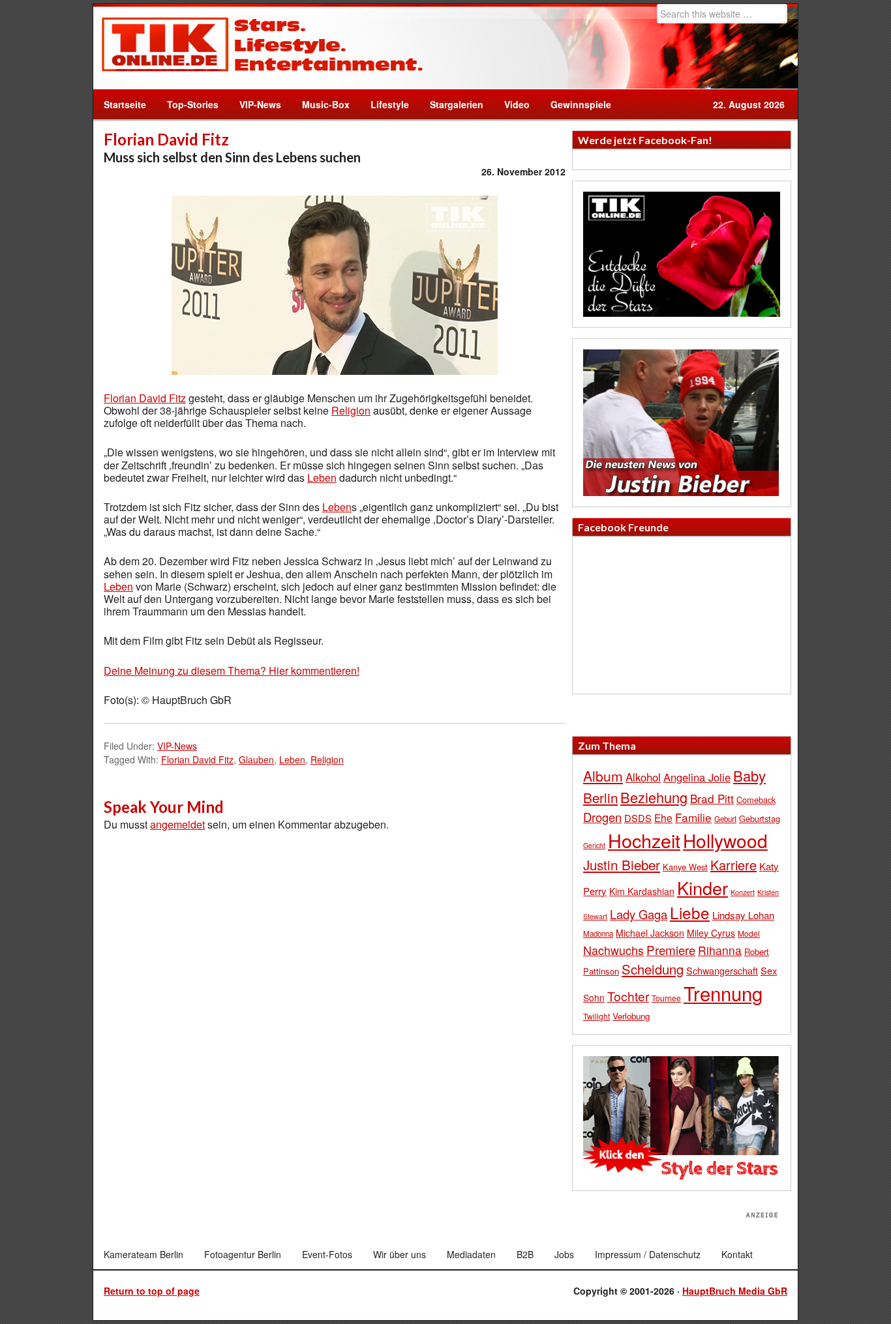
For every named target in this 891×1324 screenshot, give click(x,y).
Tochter (628, 996)
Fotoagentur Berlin (242, 1254)
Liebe (690, 912)
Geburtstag (759, 818)
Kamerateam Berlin (143, 1254)
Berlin (600, 797)
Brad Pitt (712, 798)
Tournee (666, 997)
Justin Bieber (621, 864)
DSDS (638, 818)
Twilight (596, 1016)
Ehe (663, 817)
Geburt (725, 819)
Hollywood (725, 840)
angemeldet (177, 824)
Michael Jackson (650, 932)
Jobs (564, 1254)
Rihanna (720, 950)
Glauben (256, 759)
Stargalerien (456, 104)
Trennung (723, 993)
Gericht (594, 845)
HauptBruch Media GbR (734, 1290)
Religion (350, 410)
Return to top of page (152, 1290)
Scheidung (653, 969)
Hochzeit (644, 840)
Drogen (602, 816)
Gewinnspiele (581, 104)
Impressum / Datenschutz (648, 1254)
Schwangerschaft (722, 970)
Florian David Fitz (145, 397)
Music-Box (321, 104)
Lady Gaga (638, 913)
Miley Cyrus (711, 932)
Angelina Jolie (697, 777)
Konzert (743, 892)
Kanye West (685, 867)
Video (512, 104)
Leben (322, 477)
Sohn (594, 997)
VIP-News (260, 104)
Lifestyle (384, 104)
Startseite (125, 104)
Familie (693, 817)
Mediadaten (471, 1254)
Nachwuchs (613, 950)
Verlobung (631, 1016)
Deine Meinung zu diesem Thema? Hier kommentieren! (231, 670)
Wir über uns (399, 1254)
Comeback (756, 799)
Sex (769, 970)
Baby (749, 775)
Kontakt (737, 1254)
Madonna (598, 933)
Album (603, 776)
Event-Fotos (327, 1254)
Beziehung (653, 797)
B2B (525, 1254)
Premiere (670, 949)
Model (749, 933)
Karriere (733, 864)
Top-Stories (193, 104)
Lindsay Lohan (743, 915)
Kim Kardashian (641, 891)
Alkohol (643, 777)
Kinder (702, 887)
